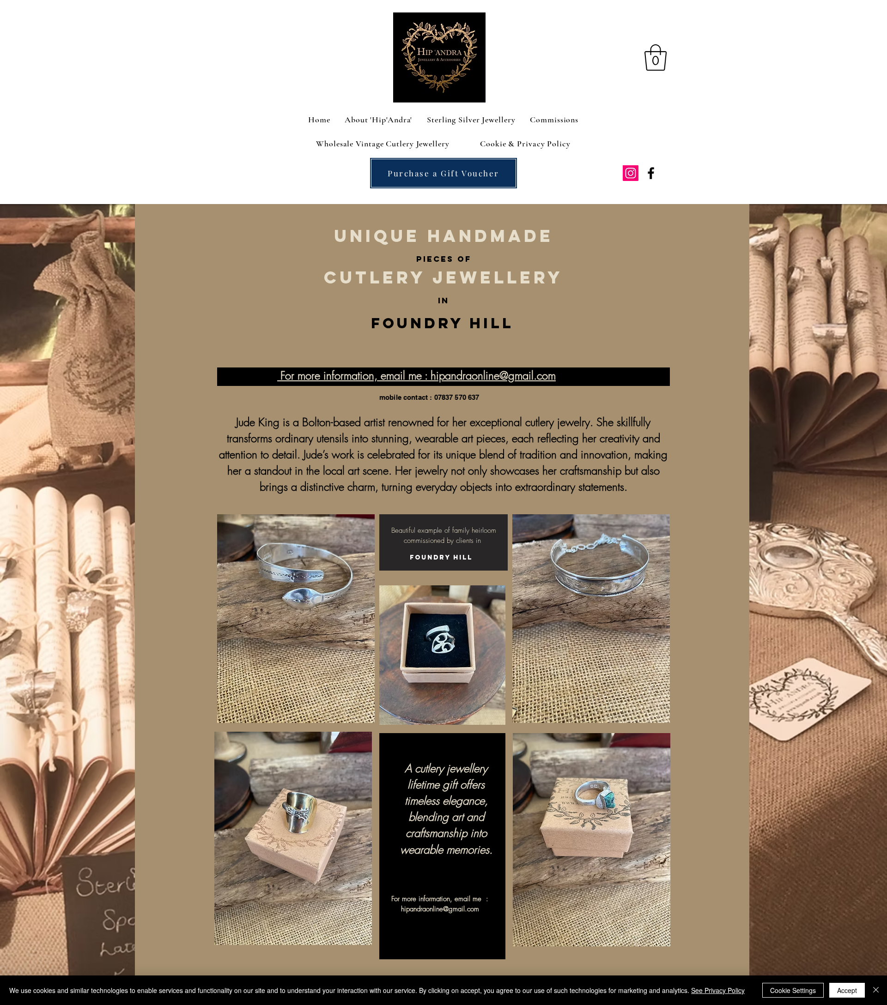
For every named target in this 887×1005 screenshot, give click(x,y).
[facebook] (651, 173)
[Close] (875, 990)
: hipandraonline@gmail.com (490, 375)
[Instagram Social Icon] (630, 173)
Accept (847, 990)
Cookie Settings (793, 990)
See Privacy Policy (718, 990)
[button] (655, 57)
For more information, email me (352, 375)
